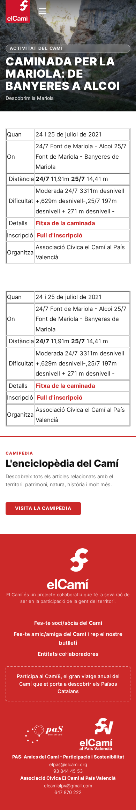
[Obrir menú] (43, 11)
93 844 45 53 (68, 771)
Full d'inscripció (59, 235)
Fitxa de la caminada (65, 223)
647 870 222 (68, 792)
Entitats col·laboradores (68, 654)
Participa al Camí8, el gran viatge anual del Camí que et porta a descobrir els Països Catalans (68, 683)
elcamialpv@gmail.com (68, 785)
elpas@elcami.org (68, 764)
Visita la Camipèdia (43, 508)
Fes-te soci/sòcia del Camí (68, 623)
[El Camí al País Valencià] (97, 734)
